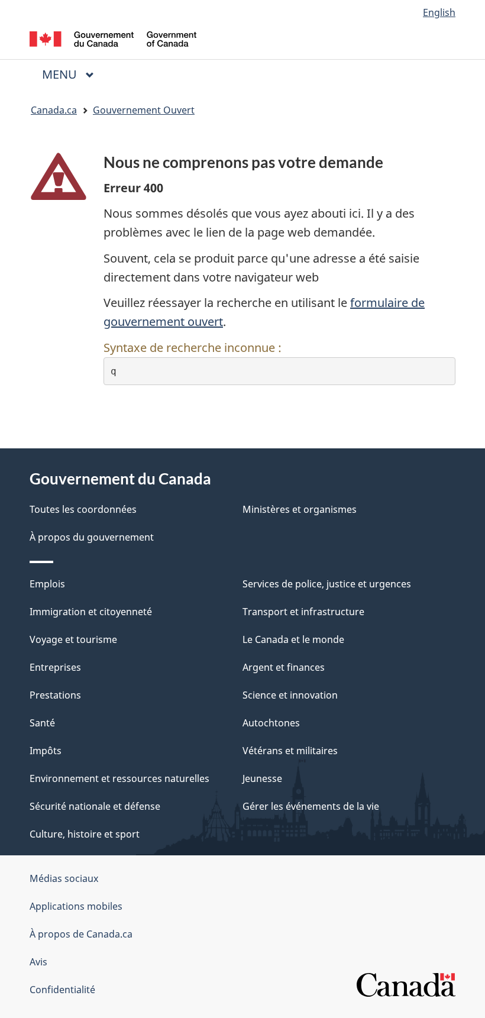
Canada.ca (54, 110)
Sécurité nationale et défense (95, 806)
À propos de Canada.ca (81, 934)
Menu (73, 74)
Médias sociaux (64, 878)
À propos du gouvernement (92, 537)
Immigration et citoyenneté (91, 611)
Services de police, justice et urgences (326, 583)
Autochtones (271, 722)
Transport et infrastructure (303, 611)
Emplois (47, 583)
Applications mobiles (76, 906)
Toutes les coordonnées (83, 509)
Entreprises (55, 667)
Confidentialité (62, 989)
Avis (38, 961)
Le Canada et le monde (293, 639)
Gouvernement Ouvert (144, 110)
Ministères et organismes (299, 509)
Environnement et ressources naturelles (119, 778)
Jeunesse (262, 778)
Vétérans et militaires (290, 750)
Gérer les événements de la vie (310, 806)
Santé (42, 722)
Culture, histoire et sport (85, 834)
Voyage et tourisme (73, 639)
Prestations (55, 695)
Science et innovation (290, 695)
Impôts (46, 750)
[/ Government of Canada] (113, 37)
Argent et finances (283, 667)
